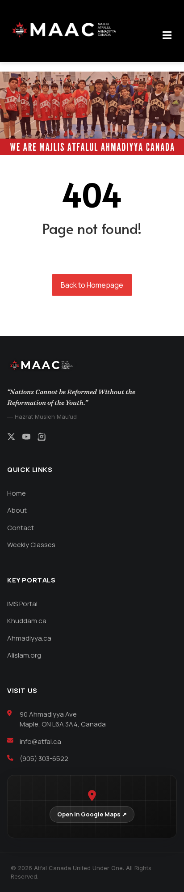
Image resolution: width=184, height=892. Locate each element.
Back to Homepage (92, 285)
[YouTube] (26, 438)
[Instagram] (42, 438)
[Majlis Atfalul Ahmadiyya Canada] (66, 30)
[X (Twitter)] (11, 438)
